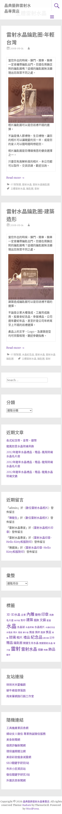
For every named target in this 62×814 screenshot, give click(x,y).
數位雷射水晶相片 (37, 508)
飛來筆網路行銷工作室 (20, 696)
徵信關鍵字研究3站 (18, 774)
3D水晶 (15, 615)
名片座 (10, 620)
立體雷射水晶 (18, 188)
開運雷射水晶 (46, 643)
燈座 (20, 632)
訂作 (52, 637)
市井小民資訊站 (16, 768)
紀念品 (37, 637)
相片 (20, 637)
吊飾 (51, 614)
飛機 (46, 650)
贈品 (9, 643)
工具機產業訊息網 (17, 728)
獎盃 (48, 632)
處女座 (46, 638)
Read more (15, 177)
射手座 (17, 620)
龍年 (8, 655)
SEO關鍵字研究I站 (17, 763)
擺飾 (36, 620)
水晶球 (21, 627)
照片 (15, 632)
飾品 (51, 649)
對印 (23, 620)
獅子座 (26, 632)
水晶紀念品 (28, 354)
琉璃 (12, 637)
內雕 (30, 614)
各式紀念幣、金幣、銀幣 (21, 440)
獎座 (31, 632)
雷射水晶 (27, 184)
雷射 (36, 188)
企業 (23, 614)
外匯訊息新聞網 (16, 780)
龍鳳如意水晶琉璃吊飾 (20, 446)
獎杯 (37, 632)
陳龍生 (13, 517)
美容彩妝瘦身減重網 (18, 757)
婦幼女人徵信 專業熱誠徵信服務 (26, 733)
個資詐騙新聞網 (16, 745)
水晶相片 (39, 627)
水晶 (11, 626)
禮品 (26, 637)
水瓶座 (9, 632)
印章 (45, 614)
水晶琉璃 (29, 627)
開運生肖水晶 (31, 643)
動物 (38, 614)
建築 (29, 620)
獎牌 (43, 632)
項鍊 (40, 649)
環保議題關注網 (16, 751)
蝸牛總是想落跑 (16, 690)
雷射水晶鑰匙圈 (41, 184)
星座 (48, 620)
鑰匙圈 (29, 188)
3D (8, 615)
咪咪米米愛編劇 (16, 684)
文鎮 (43, 620)
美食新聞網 (13, 739)
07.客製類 (16, 184)
